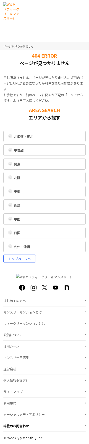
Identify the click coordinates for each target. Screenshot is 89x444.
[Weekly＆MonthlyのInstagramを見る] (34, 288)
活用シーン (11, 346)
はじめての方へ (14, 300)
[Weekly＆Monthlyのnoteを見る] (67, 288)
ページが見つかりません (18, 46)
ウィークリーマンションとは (24, 323)
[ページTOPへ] (82, 437)
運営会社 (9, 369)
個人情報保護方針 (16, 380)
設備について (13, 334)
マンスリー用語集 (16, 357)
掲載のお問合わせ (16, 426)
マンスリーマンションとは (22, 312)
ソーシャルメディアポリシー (24, 414)
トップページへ (19, 258)
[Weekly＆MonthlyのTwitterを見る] (44, 287)
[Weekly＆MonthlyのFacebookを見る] (22, 288)
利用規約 (9, 403)
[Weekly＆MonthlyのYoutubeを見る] (55, 288)
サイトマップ (13, 391)
